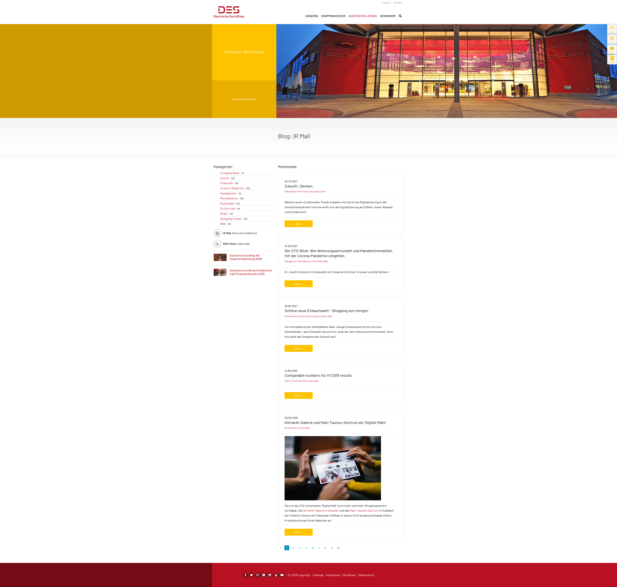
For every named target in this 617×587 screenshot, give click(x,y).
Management (230, 193)
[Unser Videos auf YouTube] (282, 575)
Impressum (333, 575)
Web (225, 223)
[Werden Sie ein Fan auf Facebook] (245, 575)
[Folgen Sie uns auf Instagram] (257, 575)
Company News (232, 173)
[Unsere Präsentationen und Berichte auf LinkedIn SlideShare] (275, 575)
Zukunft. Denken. (299, 186)
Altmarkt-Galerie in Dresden (321, 510)
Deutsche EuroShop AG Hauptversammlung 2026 (246, 257)
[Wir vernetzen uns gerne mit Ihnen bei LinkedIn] (269, 575)
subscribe (236, 243)
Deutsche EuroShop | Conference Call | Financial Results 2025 (251, 272)
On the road (230, 208)
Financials (229, 183)
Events (227, 178)
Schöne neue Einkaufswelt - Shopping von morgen (326, 310)
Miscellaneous (232, 198)
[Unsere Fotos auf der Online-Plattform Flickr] (263, 575)
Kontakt (398, 2)
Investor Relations (235, 188)
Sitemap (318, 575)
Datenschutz (366, 575)
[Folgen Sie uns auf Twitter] (251, 575)
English (386, 2)
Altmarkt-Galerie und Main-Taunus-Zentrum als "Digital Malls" (335, 422)
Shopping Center (233, 218)
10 (338, 548)
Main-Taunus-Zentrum (364, 510)
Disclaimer (349, 575)
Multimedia (230, 203)
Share (226, 213)
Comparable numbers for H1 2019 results (318, 375)
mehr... (298, 224)
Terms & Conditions (240, 233)
